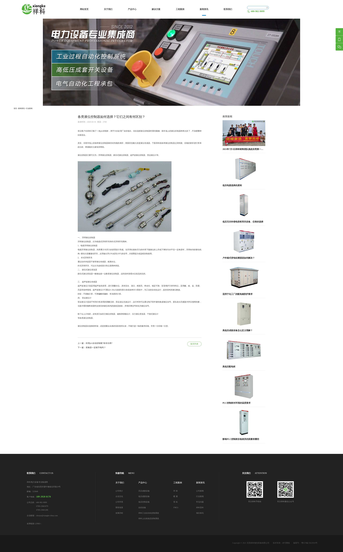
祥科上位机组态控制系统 (148, 519)
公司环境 (119, 502)
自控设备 (142, 508)
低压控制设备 (144, 502)
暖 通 (175, 496)
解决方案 (156, 9)
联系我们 (228, 9)
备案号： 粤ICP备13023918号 (305, 543)
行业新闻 (29, 108)
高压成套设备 (144, 491)
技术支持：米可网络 (281, 543)
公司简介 (119, 491)
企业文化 (119, 496)
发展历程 (119, 513)
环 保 (175, 491)
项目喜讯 (200, 513)
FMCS (175, 508)
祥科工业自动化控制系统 (148, 513)
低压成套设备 (144, 496)
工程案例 (180, 9)
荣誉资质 (119, 508)
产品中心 (132, 9)
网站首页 (84, 9)
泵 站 (175, 502)
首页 (15, 108)
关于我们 (108, 9)
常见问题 (200, 502)
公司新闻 (200, 491)
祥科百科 (200, 508)
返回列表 (194, 344)
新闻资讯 (204, 9)
